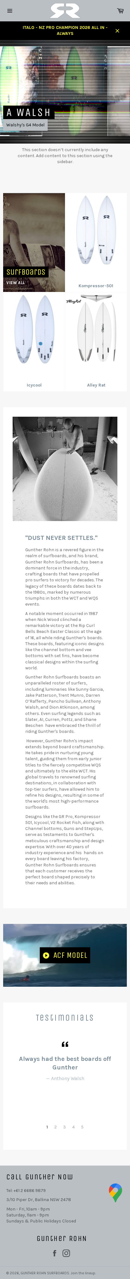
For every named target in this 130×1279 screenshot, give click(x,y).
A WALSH (28, 112)
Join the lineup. (83, 1273)
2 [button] (55, 1127)
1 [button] (47, 1127)
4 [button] (73, 1127)
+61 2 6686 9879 (30, 1190)
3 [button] (64, 1127)
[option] (65, 92)
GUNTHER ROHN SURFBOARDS (45, 1273)
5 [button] (82, 1127)
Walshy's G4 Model (25, 125)
